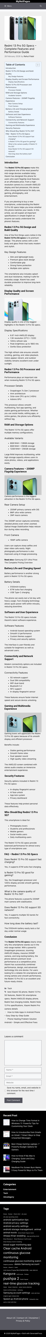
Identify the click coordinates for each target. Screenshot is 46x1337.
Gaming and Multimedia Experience (20, 125)
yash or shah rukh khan (9, 1302)
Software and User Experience (18, 114)
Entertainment (9, 1189)
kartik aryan (20, 1274)
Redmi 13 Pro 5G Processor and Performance (19, 86)
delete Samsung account (26, 1264)
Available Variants (14, 95)
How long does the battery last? (20, 154)
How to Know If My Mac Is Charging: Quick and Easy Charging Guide (23, 1159)
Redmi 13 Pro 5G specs (19, 942)
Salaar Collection (13, 1287)
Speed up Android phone (15, 1299)
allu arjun (24, 1214)
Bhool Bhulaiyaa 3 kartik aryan (22, 1239)
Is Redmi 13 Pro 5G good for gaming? (22, 141)
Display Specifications (16, 82)
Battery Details (13, 112)
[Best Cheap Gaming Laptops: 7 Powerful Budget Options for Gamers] (6, 1146)
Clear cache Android (17, 1248)
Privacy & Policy (23, 1321)
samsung (20, 1290)
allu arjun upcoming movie (10, 1217)
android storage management (18, 1229)
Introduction (11, 68)
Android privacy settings (15, 1223)
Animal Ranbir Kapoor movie (26, 1233)
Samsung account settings (16, 1292)
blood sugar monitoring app (17, 1244)
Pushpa (26, 1274)
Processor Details (14, 90)
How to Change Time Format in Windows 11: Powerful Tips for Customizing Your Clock (25, 1123)
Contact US (22, 1318)
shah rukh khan (35, 1293)
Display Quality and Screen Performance (22, 79)
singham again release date (11, 1296)
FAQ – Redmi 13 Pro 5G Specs (18, 134)
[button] (41, 6)
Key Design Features (15, 76)
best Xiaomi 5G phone (17, 992)
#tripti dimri (17, 1214)
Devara (5, 1267)
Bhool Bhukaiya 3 (8, 1239)
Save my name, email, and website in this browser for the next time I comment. (24, 1090)
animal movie (10, 1232)
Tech (9, 988)
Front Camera (13, 106)
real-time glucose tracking (21, 1283)
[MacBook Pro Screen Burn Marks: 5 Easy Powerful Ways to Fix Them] (6, 1169)
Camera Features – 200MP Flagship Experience (20, 99)
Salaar (5, 1287)
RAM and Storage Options (16, 93)
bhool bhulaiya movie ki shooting (12, 1242)
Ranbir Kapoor (24, 1279)
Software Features (15, 117)
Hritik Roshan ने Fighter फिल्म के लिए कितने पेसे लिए (15, 1270)
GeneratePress (36, 1333)
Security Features (13, 128)
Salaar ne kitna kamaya (9, 1290)
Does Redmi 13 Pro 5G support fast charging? (21, 138)
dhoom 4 (10, 1267)
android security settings (15, 1226)
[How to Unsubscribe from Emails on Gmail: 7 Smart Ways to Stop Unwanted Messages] (6, 1134)
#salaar (10, 1214)
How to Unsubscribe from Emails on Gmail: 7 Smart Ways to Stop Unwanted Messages (26, 1135)
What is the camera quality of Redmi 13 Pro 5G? (22, 145)
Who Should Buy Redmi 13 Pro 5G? (20, 131)
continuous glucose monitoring (16, 1255)
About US (10, 1318)
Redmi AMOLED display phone (24, 999)
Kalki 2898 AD (34, 1270)
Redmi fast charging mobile (16, 1002)
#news (5, 1214)
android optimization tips (15, 1219)
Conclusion (10, 156)
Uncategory (8, 1197)
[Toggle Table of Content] (36, 65)
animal (37, 1229)
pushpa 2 (11, 1278)
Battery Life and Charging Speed (19, 109)
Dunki (16, 1267)
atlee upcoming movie (33, 1236)
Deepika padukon (8, 1264)
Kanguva (9, 1273)
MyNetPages (23, 1)
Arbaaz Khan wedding (14, 1235)
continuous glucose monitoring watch (22, 1261)
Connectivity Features (16, 122)
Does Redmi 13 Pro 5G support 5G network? (20, 150)
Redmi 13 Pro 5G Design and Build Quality (19, 72)
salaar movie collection (25, 1287)
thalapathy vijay (33, 1299)
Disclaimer (33, 1318)
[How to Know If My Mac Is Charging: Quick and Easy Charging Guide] (6, 1158)
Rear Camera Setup (15, 103)
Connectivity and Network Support (20, 120)
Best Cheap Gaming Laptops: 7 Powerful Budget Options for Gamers (25, 1147)
